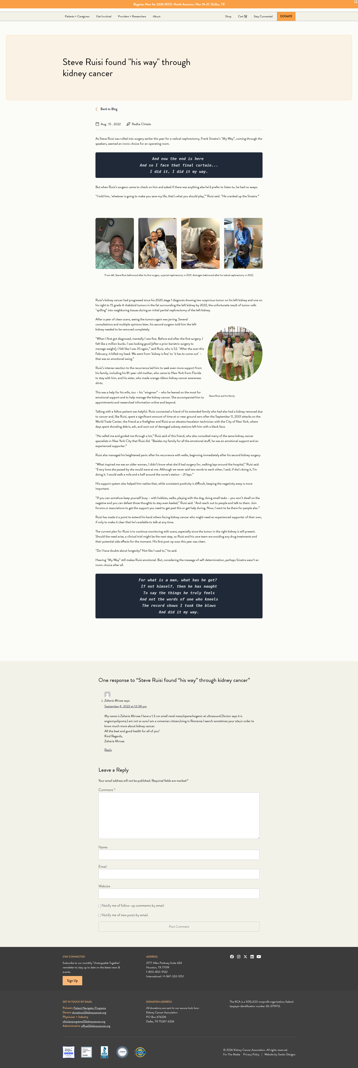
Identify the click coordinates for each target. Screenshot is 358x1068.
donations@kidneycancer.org (89, 1012)
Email (102, 866)
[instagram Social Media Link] (238, 956)
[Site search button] (292, 9)
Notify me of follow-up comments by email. (133, 905)
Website (104, 886)
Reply (108, 749)
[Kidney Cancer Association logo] (91, 9)
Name (102, 847)
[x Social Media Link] (245, 956)
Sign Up (72, 980)
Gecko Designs (286, 1054)
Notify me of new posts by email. (125, 915)
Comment (106, 789)
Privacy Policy (251, 1054)
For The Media (231, 1054)
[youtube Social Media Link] (259, 956)
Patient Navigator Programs (89, 1008)
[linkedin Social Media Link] (252, 956)
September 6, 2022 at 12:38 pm (125, 706)
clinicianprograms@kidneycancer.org (84, 1021)
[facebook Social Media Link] (232, 956)
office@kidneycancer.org (95, 1026)
